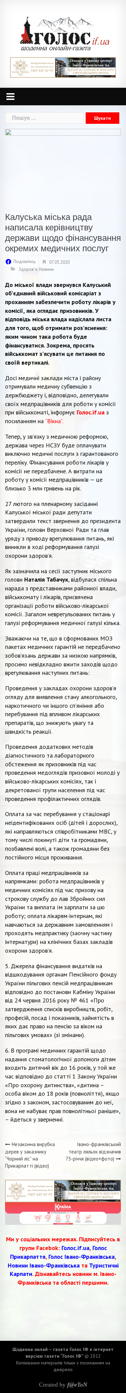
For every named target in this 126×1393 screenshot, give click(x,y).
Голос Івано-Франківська (81, 1256)
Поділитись (24, 261)
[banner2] (63, 1213)
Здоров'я (27, 269)
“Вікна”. (54, 421)
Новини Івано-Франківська (44, 1265)
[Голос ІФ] (64, 33)
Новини (46, 269)
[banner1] (63, 67)
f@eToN (77, 1384)
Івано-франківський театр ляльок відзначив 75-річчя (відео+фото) (93, 1151)
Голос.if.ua (91, 412)
